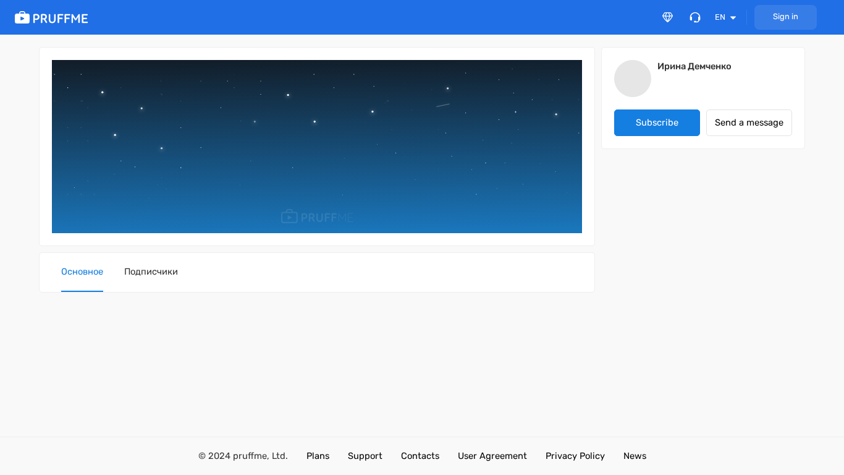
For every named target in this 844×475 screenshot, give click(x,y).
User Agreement (492, 455)
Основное (82, 271)
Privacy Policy (575, 455)
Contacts (420, 455)
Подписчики (151, 271)
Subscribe (657, 122)
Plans (317, 455)
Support (365, 455)
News (634, 455)
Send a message (749, 122)
